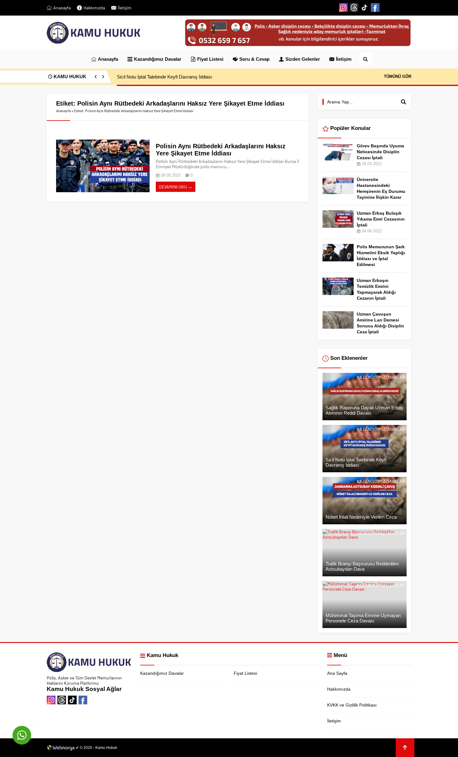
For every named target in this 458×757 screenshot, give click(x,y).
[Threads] (354, 7)
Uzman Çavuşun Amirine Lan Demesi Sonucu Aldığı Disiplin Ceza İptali (380, 323)
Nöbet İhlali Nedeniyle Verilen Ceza (152, 76)
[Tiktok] (364, 7)
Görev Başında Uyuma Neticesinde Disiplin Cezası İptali (380, 151)
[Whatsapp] (407, 7)
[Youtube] (396, 7)
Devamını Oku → (175, 186)
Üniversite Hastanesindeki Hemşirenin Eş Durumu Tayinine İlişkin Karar (381, 188)
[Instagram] (343, 7)
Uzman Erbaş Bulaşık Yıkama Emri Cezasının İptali (381, 219)
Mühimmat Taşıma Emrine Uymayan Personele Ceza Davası (363, 618)
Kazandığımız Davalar (381, 377)
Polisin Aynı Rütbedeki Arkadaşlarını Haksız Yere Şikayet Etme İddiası (220, 150)
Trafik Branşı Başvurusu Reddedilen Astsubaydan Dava (362, 566)
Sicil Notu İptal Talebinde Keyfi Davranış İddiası (356, 462)
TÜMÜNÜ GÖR (397, 76)
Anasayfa (63, 110)
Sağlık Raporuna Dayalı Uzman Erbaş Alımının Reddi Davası (364, 410)
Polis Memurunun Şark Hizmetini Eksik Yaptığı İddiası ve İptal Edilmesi (381, 255)
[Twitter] (385, 7)
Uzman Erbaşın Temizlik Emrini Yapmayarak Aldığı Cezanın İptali (376, 289)
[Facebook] (375, 7)
